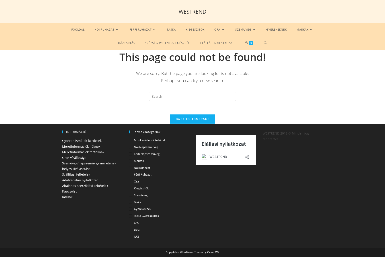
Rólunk (67, 197)
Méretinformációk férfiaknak (83, 152)
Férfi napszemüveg (147, 154)
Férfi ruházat (143, 174)
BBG (136, 230)
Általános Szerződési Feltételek (85, 186)
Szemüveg (140, 195)
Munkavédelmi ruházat (149, 140)
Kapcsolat (69, 191)
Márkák (139, 161)
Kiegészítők (141, 188)
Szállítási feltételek (76, 174)
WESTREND (193, 11)
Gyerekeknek (142, 209)
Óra (136, 181)
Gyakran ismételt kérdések (82, 141)
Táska (137, 202)
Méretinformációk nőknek (81, 146)
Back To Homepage (192, 119)
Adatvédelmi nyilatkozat (80, 180)
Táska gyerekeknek (146, 216)
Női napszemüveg (146, 147)
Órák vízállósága (74, 157)
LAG (136, 223)
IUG (136, 236)
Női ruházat (142, 168)
